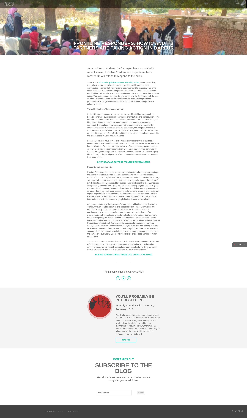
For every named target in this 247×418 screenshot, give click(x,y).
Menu (238, 4)
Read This (126, 340)
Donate (241, 244)
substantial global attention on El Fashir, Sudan (119, 82)
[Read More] (100, 306)
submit (141, 393)
